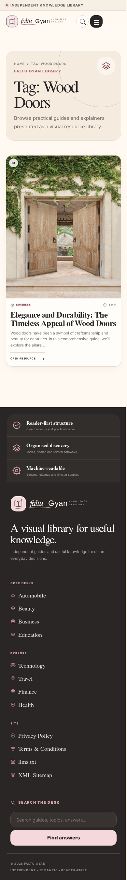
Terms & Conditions (42, 748)
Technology (32, 665)
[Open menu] (96, 21)
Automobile (32, 595)
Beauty (26, 608)
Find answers (63, 838)
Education (30, 634)
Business (23, 304)
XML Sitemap (35, 775)
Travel (25, 678)
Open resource (22, 358)
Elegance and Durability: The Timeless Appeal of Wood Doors (63, 318)
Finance (27, 691)
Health (26, 705)
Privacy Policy (35, 735)
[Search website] (82, 21)
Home (19, 64)
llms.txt (27, 761)
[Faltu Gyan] (38, 21)
